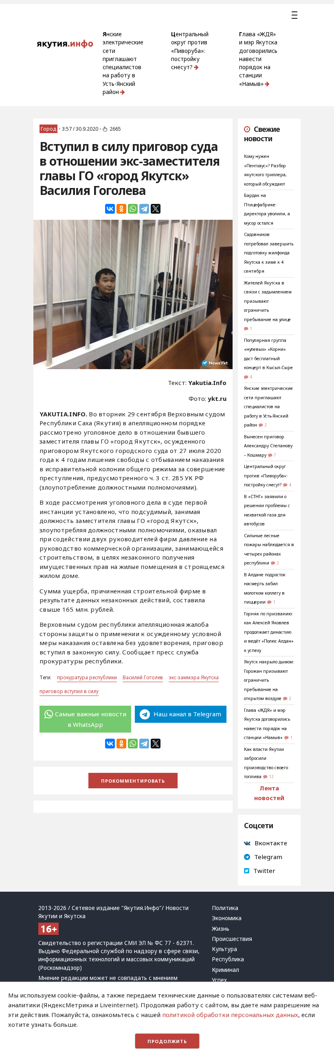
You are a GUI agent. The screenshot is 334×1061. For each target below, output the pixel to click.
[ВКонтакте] (110, 209)
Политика (225, 908)
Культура (224, 949)
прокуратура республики (87, 677)
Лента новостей (269, 793)
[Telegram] (144, 209)
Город (48, 128)
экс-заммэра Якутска (194, 677)
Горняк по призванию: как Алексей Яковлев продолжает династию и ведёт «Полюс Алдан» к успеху (269, 632)
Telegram (268, 857)
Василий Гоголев (143, 677)
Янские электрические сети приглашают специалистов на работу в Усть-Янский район (123, 63)
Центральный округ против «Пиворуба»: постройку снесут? (190, 51)
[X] (155, 209)
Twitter (264, 870)
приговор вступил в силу (69, 691)
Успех (219, 980)
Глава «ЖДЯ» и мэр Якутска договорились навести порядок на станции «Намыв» (258, 59)
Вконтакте (271, 843)
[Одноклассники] (121, 209)
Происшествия (232, 939)
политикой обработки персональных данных (230, 1015)
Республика (228, 959)
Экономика (227, 918)
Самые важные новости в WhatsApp (90, 719)
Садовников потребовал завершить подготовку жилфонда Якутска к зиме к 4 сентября (268, 253)
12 (271, 776)
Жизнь (220, 928)
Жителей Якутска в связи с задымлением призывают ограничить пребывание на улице (268, 301)
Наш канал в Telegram (186, 714)
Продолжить (167, 1041)
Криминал (225, 969)
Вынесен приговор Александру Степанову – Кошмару (268, 446)
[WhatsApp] (133, 209)
